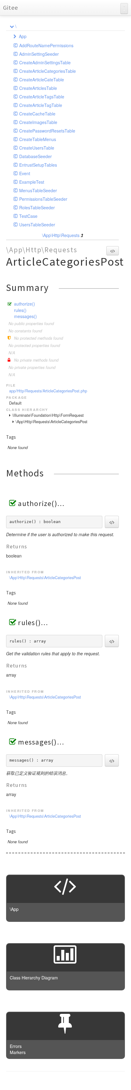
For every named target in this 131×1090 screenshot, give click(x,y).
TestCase (28, 216)
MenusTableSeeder (38, 190)
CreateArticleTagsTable (41, 97)
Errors (16, 1046)
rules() (20, 310)
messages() (25, 316)
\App (14, 909)
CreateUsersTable (36, 148)
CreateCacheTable (37, 114)
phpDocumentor (81, 1081)
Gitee (10, 7)
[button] (112, 250)
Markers (18, 1052)
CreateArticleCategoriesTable (47, 71)
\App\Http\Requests (61, 235)
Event (24, 173)
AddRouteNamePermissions (46, 45)
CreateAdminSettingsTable (45, 62)
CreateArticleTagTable (40, 105)
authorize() (24, 304)
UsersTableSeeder (37, 224)
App (23, 36)
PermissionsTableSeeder (43, 199)
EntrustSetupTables (38, 165)
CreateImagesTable (38, 122)
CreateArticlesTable (38, 88)
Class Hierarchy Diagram (34, 978)
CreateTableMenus (37, 139)
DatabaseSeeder (35, 156)
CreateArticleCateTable (41, 79)
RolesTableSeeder (37, 207)
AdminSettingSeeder (39, 54)
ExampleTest (31, 182)
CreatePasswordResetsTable (47, 131)
